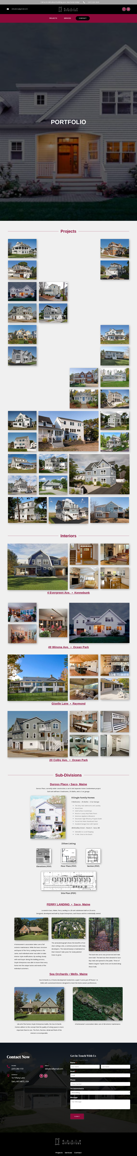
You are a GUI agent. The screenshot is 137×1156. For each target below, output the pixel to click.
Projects (53, 18)
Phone (14, 1065)
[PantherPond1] (84, 578)
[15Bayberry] (84, 554)
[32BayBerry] (22, 248)
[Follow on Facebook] (124, 9)
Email (73, 1071)
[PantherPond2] (114, 578)
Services (67, 18)
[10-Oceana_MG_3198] (114, 248)
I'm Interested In (77, 1088)
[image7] (114, 554)
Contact (82, 18)
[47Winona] (53, 291)
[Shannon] (22, 291)
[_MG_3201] (22, 269)
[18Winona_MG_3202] (114, 269)
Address (14, 1074)
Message (74, 1097)
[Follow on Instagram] (128, 9)
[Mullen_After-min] (68, 938)
